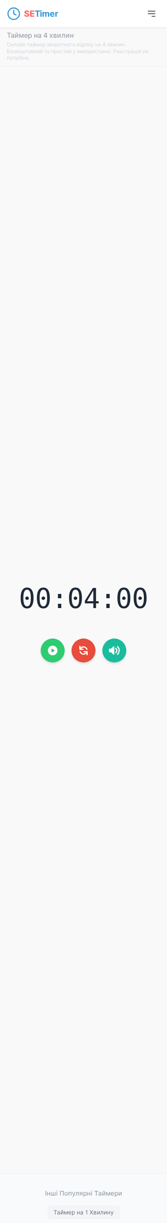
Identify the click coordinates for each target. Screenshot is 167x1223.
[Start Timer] (53, 650)
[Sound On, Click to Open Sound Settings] (114, 650)
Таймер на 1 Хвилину (84, 1212)
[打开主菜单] (151, 13)
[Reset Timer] (83, 650)
